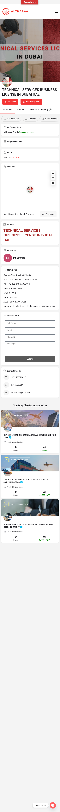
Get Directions (48, 214)
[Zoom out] (53, 178)
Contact (20, 109)
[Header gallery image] (30, 50)
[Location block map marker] (30, 190)
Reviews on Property (40, 109)
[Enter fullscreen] (53, 183)
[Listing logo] (7, 82)
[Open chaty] (53, 805)
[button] (56, 11)
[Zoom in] (53, 173)
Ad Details (7, 109)
